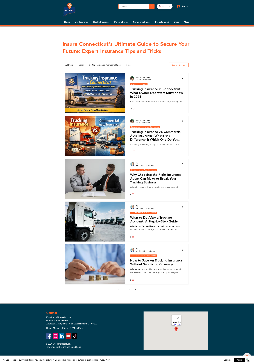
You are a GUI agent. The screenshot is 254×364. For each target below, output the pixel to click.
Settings (227, 359)
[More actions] (183, 78)
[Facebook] (48, 336)
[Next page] (135, 289)
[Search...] (151, 6)
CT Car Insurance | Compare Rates (105, 65)
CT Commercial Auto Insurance (143, 170)
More (128, 65)
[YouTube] (68, 336)
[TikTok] (74, 336)
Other (81, 65)
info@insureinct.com (62, 317)
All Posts (69, 65)
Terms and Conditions (70, 347)
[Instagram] (55, 336)
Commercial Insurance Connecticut (145, 127)
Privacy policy (52, 347)
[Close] (249, 360)
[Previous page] (118, 289)
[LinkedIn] (61, 336)
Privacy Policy (104, 359)
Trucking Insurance (139, 84)
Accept (239, 359)
